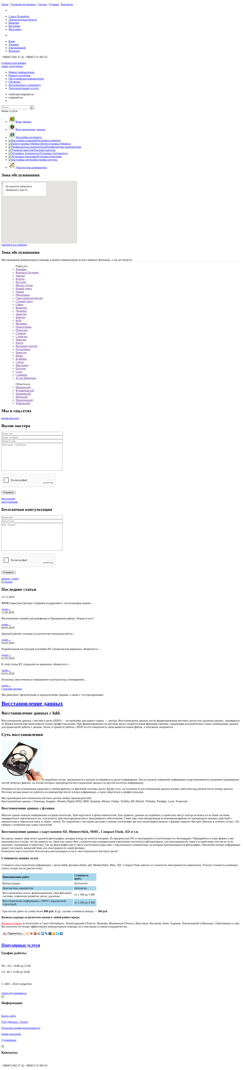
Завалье (20, 275)
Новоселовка (23, 326)
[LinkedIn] (42, 933)
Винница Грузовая (27, 272)
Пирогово (22, 330)
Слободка (21, 336)
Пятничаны (23, 294)
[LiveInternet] (39, 933)
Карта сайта (8, 1015)
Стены (20, 362)
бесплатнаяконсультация (9, 500)
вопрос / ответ (10, 578)
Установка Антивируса (53, 153)
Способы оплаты (11, 688)
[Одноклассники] (54, 933)
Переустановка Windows (56, 143)
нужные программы (13, 62)
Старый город (24, 301)
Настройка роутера (45, 159)
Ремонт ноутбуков (19, 75)
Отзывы (54, 4)
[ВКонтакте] (61, 933)
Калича (20, 278)
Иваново (14, 22)
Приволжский (24, 400)
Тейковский (23, 403)
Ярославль (15, 29)
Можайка (21, 323)
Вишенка (21, 307)
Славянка (21, 374)
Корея (19, 355)
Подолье (21, 368)
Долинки (21, 310)
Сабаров (21, 333)
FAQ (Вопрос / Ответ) (14, 1021)
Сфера (19, 304)
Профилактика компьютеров (63, 146)
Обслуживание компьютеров (26, 78)
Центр (19, 342)
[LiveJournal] (46, 933)
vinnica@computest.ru (14, 993)
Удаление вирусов (44, 150)
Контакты (67, 4)
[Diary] (31, 933)
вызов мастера (10, 418)
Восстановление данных (31, 129)
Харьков (14, 44)
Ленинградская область (23, 19)
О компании (8, 1040)
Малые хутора (24, 285)
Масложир (22, 365)
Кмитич (20, 317)
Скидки (42, 4)
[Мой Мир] (50, 933)
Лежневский (23, 393)
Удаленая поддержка (22, 4)
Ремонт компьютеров (21, 72)
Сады (19, 371)
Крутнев (21, 282)
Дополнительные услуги (24, 88)
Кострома (14, 26)
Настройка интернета (29, 137)
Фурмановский (25, 390)
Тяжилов (21, 339)
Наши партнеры (11, 1034)
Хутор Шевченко (26, 378)
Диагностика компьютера (31, 167)
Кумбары (21, 358)
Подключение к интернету (25, 85)
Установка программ (49, 156)
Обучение (14, 81)
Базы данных (23, 121)
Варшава (21, 269)
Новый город (24, 288)
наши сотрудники (12, 66)
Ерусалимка (23, 349)
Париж (20, 291)
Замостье (21, 314)
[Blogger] (28, 933)
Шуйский (21, 396)
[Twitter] (57, 933)
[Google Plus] (35, 933)
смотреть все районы (14, 244)
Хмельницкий (17, 47)
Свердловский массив (29, 298)
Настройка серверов (48, 140)
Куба (19, 320)
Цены (4, 4)
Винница (14, 50)
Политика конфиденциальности (20, 1027)
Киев (12, 41)
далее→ (6, 609)
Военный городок (27, 346)
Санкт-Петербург (19, 16)
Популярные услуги (20, 945)
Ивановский (23, 387)
